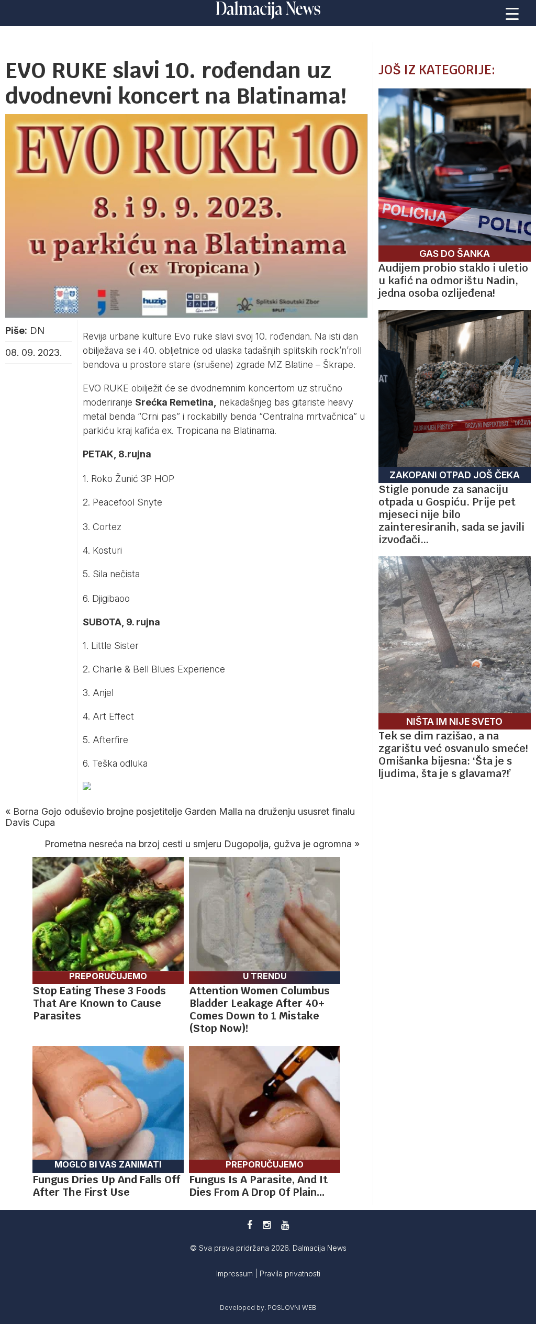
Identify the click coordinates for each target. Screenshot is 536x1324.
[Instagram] (267, 1224)
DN (37, 330)
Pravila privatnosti (290, 1273)
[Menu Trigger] (512, 13)
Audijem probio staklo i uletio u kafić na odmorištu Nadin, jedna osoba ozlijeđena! (453, 280)
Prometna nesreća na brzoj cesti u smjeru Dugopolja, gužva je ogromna (198, 843)
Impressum (235, 1273)
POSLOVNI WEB (291, 1307)
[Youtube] (285, 1224)
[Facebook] (250, 1224)
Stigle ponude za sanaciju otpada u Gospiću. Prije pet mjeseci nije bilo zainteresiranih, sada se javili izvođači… (451, 514)
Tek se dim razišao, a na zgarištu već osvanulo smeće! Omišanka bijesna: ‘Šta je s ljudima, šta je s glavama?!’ (453, 754)
